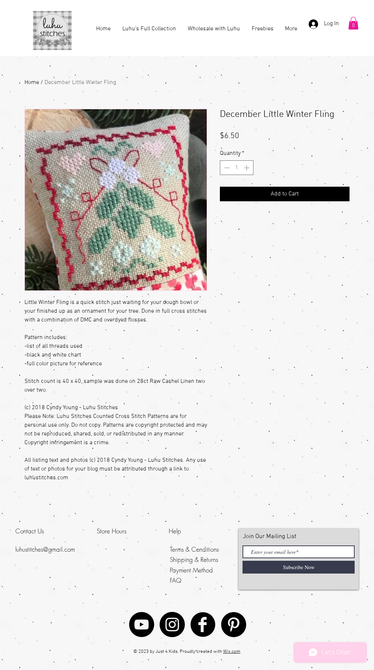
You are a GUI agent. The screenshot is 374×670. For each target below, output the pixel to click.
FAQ (176, 580)
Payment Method (191, 570)
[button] (353, 23)
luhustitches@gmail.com (45, 549)
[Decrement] (226, 168)
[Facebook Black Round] (202, 624)
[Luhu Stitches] (172, 624)
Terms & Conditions (194, 549)
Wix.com (231, 652)
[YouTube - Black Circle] (141, 624)
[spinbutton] (236, 168)
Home (31, 82)
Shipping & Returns (194, 559)
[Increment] (247, 168)
